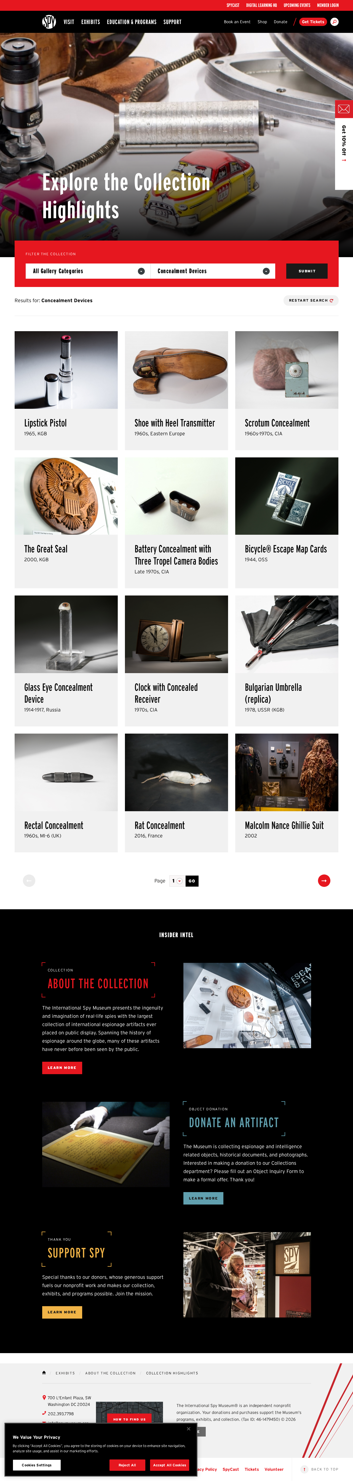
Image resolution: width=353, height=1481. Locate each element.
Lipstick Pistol (45, 423)
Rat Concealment (160, 825)
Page (159, 881)
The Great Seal (46, 549)
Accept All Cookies (169, 1465)
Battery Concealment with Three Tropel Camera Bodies (176, 555)
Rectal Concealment (53, 825)
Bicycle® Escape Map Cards (286, 549)
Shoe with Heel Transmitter (175, 423)
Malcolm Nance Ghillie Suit (284, 825)
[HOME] (44, 1372)
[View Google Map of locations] (129, 1419)
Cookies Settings (37, 1465)
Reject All (127, 1465)
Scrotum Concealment (277, 423)
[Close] (189, 1429)
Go (192, 881)
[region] (100, 1450)
